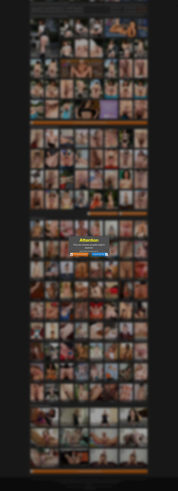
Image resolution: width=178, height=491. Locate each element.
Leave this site (98, 254)
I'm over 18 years (80, 254)
